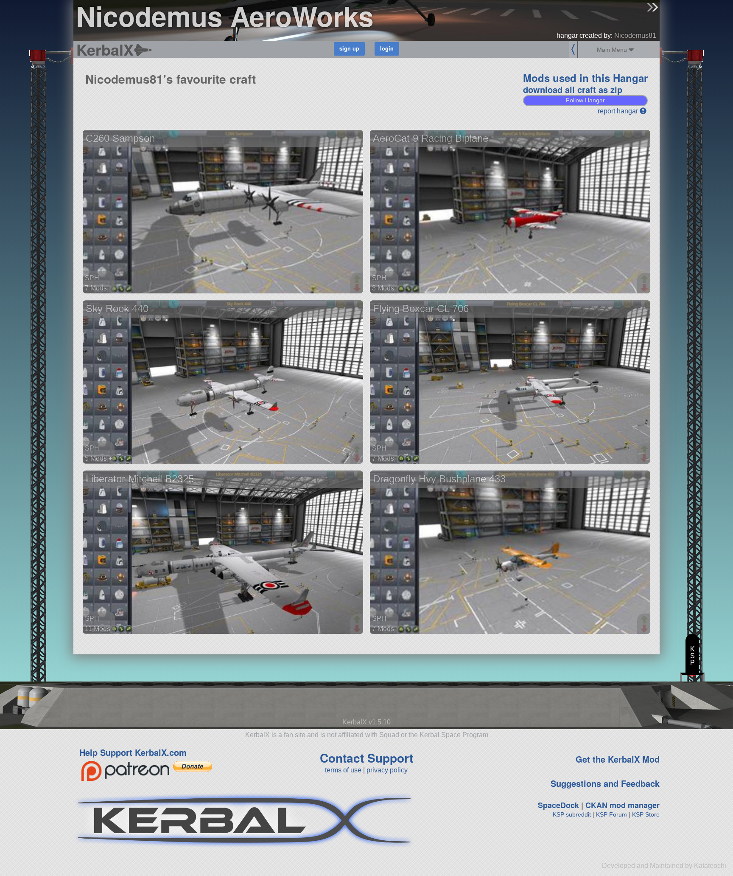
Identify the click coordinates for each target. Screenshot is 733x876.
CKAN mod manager (622, 805)
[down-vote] (358, 288)
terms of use (343, 770)
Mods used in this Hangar (585, 77)
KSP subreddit (572, 814)
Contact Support (366, 757)
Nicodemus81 (635, 35)
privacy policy (387, 770)
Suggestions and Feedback (605, 783)
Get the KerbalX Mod (618, 759)
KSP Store (646, 814)
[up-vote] (358, 280)
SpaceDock (558, 805)
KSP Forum (611, 814)
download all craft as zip (572, 89)
